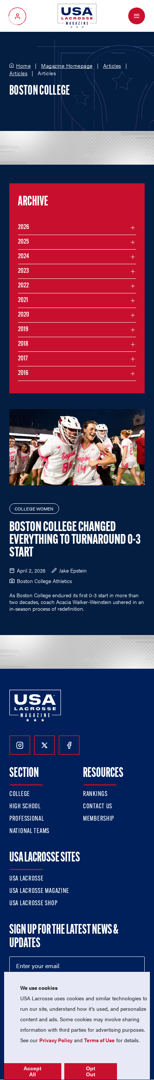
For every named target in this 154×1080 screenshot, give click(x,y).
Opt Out (90, 1071)
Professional (26, 819)
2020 (23, 315)
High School (25, 806)
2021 (23, 300)
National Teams (29, 831)
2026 (23, 227)
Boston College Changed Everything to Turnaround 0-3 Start (75, 540)
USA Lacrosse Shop (33, 903)
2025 (23, 242)
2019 (23, 329)
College (19, 794)
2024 (23, 256)
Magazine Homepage (67, 65)
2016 (23, 373)
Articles (112, 65)
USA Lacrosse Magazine (39, 891)
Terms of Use (99, 1040)
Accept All (32, 1071)
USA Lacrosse (26, 879)
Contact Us (97, 806)
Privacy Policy (56, 1040)
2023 (23, 271)
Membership (98, 819)
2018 (23, 344)
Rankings (95, 794)
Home (23, 65)
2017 (23, 359)
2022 (23, 286)
